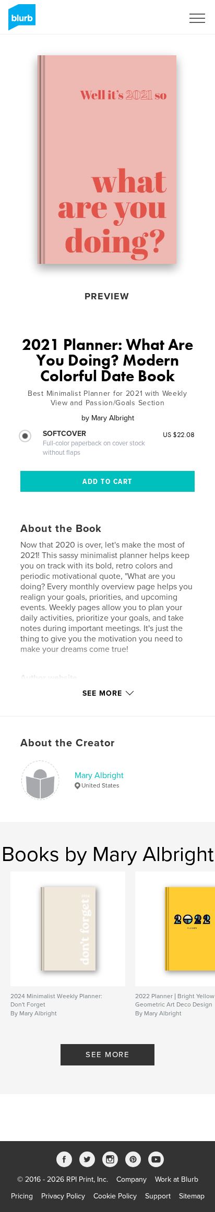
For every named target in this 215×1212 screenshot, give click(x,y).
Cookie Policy (115, 1196)
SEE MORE (107, 1054)
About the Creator (67, 743)
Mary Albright (99, 775)
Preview (107, 296)
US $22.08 (179, 434)
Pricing (22, 1196)
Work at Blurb (176, 1179)
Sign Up (156, 18)
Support (158, 1196)
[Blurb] (20, 21)
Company (131, 1179)
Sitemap (192, 1196)
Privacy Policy (63, 1196)
